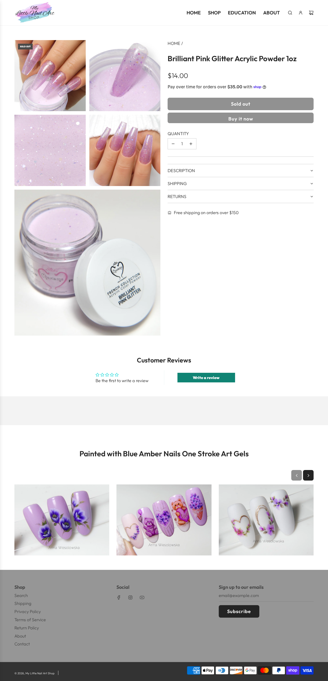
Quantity (178, 133)
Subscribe (239, 611)
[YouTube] (142, 597)
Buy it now (240, 119)
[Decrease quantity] (173, 144)
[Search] (290, 12)
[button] (296, 475)
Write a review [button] (206, 377)
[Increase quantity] (191, 144)
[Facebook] (119, 597)
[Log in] (300, 12)
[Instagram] (130, 597)
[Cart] (311, 12)
